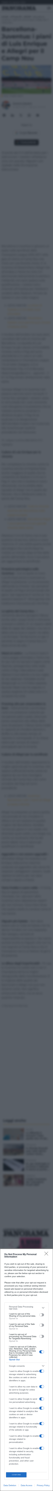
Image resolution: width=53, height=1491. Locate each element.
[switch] (41, 1314)
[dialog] (26, 1370)
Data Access (26, 1485)
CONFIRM (16, 1475)
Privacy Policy (43, 1485)
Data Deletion (10, 1485)
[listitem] (26, 1308)
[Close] (47, 1254)
